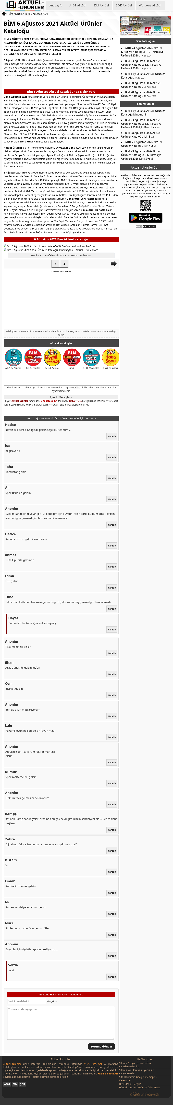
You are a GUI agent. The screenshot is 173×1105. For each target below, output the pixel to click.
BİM (15, 1084)
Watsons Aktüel (150, 5)
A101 (7, 1084)
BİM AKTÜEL (15, 13)
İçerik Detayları (61, 397)
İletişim (137, 1083)
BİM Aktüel (101, 5)
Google (132, 1063)
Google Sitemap (145, 1077)
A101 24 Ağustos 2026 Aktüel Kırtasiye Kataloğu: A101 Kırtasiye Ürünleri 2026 (142, 51)
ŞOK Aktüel (124, 5)
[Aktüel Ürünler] (24, 5)
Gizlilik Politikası (108, 1073)
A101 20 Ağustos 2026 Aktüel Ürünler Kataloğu (141, 144)
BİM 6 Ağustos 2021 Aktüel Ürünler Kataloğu (53, 27)
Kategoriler (125, 1080)
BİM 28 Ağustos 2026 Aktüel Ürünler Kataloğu (140, 94)
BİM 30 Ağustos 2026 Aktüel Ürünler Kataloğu (140, 85)
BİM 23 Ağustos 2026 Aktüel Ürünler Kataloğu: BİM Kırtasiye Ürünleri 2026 (141, 64)
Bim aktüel (26, 141)
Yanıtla (112, 436)
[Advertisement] (61, 300)
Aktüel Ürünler (19, 400)
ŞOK (22, 1084)
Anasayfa (55, 5)
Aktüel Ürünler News (148, 1087)
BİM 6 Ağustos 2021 (36, 13)
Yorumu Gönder (101, 1046)
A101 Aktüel (77, 5)
